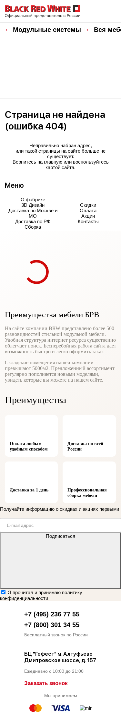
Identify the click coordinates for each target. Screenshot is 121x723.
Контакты (88, 221)
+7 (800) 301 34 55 (51, 624)
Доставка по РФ (32, 221)
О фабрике (33, 199)
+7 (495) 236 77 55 (51, 614)
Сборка (33, 227)
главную (53, 162)
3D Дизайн (33, 205)
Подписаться (60, 536)
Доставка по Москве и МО (32, 213)
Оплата (88, 210)
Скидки (88, 205)
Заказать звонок (46, 683)
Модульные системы (47, 29)
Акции (88, 216)
